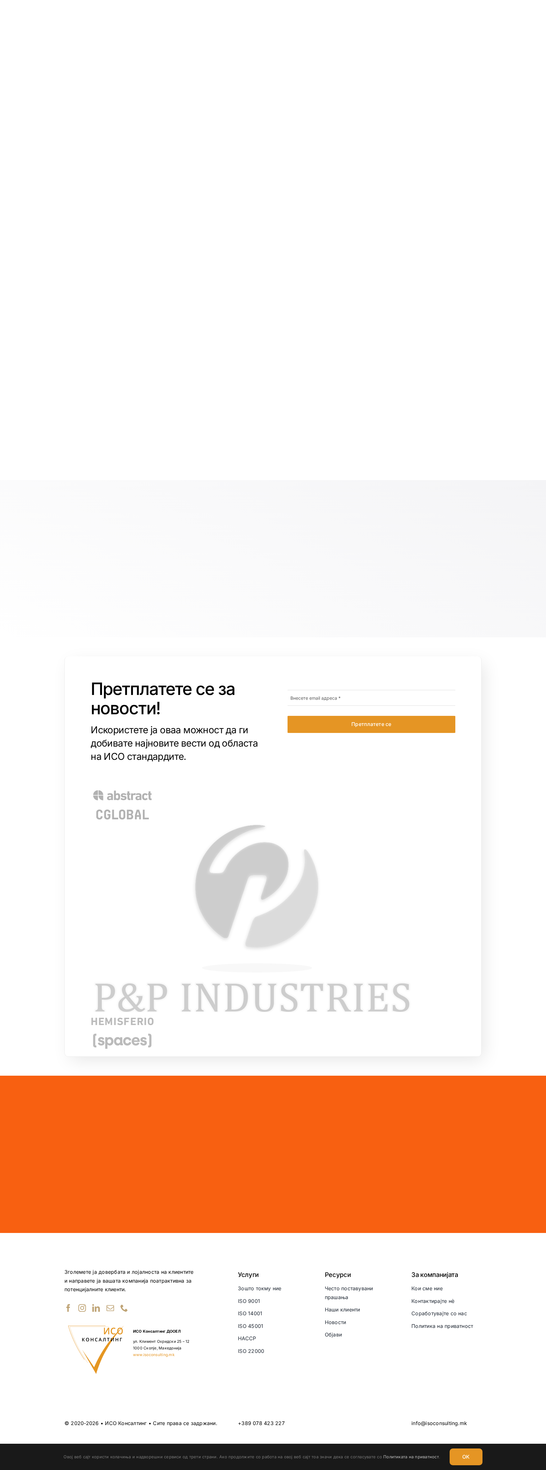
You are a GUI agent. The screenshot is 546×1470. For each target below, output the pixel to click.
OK (466, 1457)
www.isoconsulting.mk (154, 1354)
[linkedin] (96, 1308)
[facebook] (68, 1308)
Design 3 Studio (443, 1435)
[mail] (110, 1308)
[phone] (124, 1308)
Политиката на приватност (411, 1456)
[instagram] (82, 1308)
